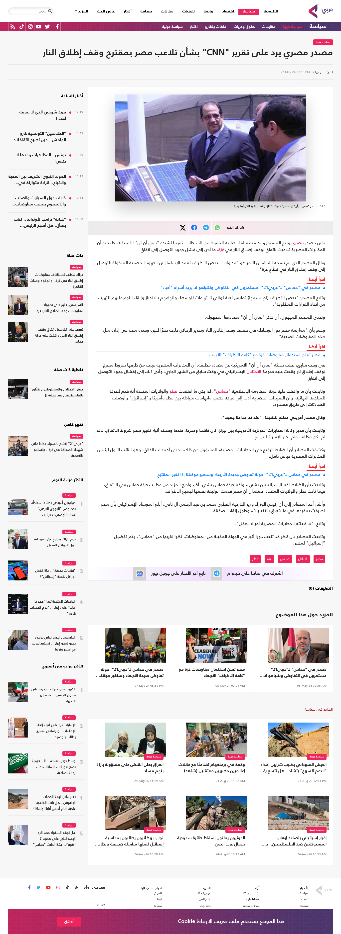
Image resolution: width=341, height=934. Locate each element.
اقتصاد (228, 11)
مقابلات (268, 27)
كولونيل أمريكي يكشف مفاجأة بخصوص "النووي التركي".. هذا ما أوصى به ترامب (53, 509)
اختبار (194, 27)
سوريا (158, 906)
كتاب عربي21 (251, 893)
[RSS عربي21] (12, 26)
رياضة (208, 11)
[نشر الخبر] (182, 228)
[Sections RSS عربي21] (86, 887)
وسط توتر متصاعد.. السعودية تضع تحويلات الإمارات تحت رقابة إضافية (54, 767)
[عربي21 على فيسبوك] (57, 26)
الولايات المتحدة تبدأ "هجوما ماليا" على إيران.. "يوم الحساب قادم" (53, 607)
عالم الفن (205, 899)
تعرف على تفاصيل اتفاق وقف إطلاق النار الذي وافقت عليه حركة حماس (59, 335)
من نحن (100, 904)
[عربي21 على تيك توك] (21, 26)
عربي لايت (106, 11)
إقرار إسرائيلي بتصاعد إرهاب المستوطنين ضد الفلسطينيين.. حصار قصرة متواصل (293, 841)
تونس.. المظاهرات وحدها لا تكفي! (41, 158)
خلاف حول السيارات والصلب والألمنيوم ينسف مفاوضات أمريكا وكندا (40, 201)
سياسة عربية (292, 27)
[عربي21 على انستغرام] (30, 26)
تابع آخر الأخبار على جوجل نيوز (178, 573)
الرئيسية (268, 11)
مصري (298, 243)
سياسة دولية (172, 27)
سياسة (249, 11)
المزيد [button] (82, 11)
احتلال (302, 559)
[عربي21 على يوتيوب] (38, 26)
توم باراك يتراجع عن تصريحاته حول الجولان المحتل (55, 542)
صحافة (146, 11)
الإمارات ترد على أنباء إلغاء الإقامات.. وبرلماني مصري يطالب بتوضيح (56, 731)
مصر (319, 559)
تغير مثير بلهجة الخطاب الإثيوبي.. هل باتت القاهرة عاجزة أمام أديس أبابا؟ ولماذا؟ (54, 803)
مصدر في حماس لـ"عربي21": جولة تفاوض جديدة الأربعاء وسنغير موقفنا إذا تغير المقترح (239, 474)
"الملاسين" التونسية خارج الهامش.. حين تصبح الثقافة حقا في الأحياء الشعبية (38, 137)
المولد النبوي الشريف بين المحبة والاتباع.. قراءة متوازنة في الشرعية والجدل (37, 180)
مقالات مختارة (251, 906)
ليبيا (159, 899)
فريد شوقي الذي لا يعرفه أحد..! (42, 115)
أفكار (128, 11)
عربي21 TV (203, 893)
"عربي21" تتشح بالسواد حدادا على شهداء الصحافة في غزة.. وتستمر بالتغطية (57, 450)
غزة (221, 250)
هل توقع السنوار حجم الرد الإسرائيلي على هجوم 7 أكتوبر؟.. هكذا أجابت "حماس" (54, 838)
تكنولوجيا (205, 906)
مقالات (167, 11)
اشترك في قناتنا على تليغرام (255, 573)
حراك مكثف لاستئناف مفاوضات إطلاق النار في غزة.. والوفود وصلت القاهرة (56, 280)
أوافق (69, 921)
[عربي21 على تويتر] (47, 26)
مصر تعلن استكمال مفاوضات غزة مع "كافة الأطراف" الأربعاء (264, 355)
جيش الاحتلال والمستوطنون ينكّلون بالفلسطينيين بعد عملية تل (57, 392)
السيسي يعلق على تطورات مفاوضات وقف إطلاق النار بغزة (60, 308)
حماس (222, 391)
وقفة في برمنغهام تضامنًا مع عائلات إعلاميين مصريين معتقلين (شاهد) (211, 768)
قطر (173, 391)
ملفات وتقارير (215, 27)
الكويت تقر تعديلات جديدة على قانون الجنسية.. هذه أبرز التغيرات (53, 695)
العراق (158, 893)
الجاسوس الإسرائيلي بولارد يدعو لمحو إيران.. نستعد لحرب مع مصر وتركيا (54, 643)
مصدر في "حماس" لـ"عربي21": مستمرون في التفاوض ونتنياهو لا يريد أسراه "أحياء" (240, 287)
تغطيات (188, 11)
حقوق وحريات (244, 27)
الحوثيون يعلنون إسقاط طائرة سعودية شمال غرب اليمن (211, 841)
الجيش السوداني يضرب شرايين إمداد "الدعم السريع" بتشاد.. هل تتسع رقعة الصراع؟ (292, 768)
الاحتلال (254, 372)
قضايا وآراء (253, 899)
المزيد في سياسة (319, 709)
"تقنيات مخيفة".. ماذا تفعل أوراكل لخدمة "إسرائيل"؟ (55, 573)
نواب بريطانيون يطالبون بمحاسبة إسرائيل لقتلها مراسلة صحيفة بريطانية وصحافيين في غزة (129, 841)
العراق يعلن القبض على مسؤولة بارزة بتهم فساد (130, 768)
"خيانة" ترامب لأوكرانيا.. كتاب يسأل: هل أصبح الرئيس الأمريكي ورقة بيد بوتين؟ (40, 223)
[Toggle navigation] (50, 11)
